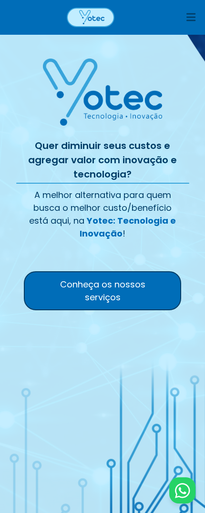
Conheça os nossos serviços (102, 290)
